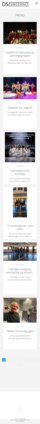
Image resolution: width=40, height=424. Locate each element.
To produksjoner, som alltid (20, 227)
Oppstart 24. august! (20, 107)
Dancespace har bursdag (20, 172)
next (19, 365)
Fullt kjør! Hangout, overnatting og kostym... (20, 270)
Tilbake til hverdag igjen (20, 331)
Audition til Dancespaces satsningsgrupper (20, 54)
